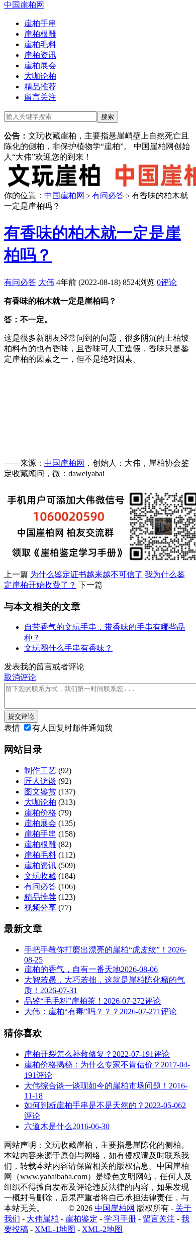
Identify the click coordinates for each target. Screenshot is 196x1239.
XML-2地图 (102, 1229)
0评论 (167, 282)
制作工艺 (40, 770)
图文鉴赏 (40, 791)
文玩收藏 (40, 876)
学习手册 (120, 1218)
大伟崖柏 (43, 1218)
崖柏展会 (40, 65)
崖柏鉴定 (81, 1218)
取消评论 (20, 677)
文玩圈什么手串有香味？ (68, 648)
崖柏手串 (40, 23)
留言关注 (40, 97)
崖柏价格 (40, 812)
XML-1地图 (55, 1229)
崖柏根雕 (40, 34)
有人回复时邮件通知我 (72, 728)
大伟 (46, 282)
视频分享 (40, 907)
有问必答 (108, 195)
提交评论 (21, 716)
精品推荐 (40, 86)
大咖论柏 (40, 76)
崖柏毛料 (40, 44)
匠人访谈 (40, 781)
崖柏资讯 (40, 55)
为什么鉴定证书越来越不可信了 (86, 574)
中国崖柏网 (24, 5)
